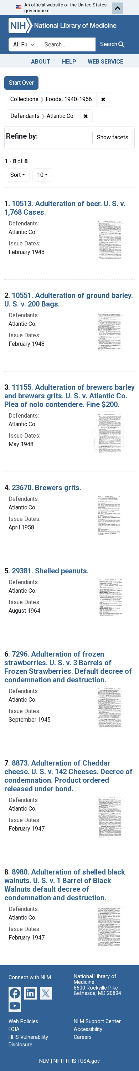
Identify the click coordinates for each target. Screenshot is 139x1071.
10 (44, 174)
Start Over (21, 82)
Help (69, 61)
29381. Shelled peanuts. (50, 571)
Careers (83, 1037)
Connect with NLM (30, 978)
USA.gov (90, 1061)
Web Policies (23, 1021)
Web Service (105, 61)
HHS (71, 1061)
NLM (44, 1061)
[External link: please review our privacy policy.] (15, 993)
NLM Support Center (97, 1021)
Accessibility (88, 1029)
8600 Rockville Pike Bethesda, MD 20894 (97, 991)
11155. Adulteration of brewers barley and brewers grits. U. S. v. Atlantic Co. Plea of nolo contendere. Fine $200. (69, 396)
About (41, 61)
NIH (57, 1061)
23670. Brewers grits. (46, 487)
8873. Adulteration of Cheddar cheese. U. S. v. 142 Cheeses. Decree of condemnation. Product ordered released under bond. (68, 776)
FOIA (14, 1029)
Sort (15, 174)
